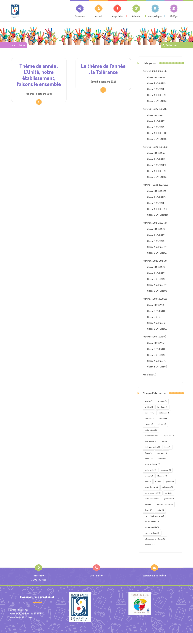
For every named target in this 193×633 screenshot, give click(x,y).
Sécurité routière (165, 504)
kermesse (162, 453)
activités (162, 401)
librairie (162, 458)
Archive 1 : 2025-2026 (153, 70)
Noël (158, 481)
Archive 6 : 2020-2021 (153, 260)
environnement (152, 435)
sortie (168, 493)
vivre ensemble (152, 527)
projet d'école (151, 487)
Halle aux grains (152, 447)
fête (164, 441)
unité (160, 510)
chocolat (149, 418)
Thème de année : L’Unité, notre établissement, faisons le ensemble (39, 74)
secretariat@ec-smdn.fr (154, 575)
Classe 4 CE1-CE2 (155, 95)
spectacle (169, 498)
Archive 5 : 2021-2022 (153, 222)
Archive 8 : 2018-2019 (153, 336)
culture (162, 424)
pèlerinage (167, 487)
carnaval (150, 412)
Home (12, 45)
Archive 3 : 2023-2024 (153, 146)
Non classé (148, 374)
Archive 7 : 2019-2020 (153, 298)
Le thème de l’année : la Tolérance (103, 68)
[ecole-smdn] (15, 10)
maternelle (151, 470)
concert (163, 418)
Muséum (162, 476)
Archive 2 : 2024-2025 (153, 108)
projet (170, 481)
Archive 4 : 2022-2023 (153, 184)
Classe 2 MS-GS (154, 83)
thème (148, 510)
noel (148, 481)
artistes (149, 407)
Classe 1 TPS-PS (154, 77)
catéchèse (164, 412)
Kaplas (148, 453)
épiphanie (150, 544)
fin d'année (150, 441)
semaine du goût (153, 493)
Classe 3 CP (152, 316)
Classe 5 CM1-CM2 (155, 100)
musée (149, 476)
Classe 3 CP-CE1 (154, 89)
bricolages (162, 407)
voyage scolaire (152, 533)
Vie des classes (152, 521)
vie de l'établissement (154, 516)
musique (166, 470)
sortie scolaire (152, 498)
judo (168, 447)
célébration (151, 430)
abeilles (149, 401)
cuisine (149, 424)
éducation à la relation (155, 539)
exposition (169, 435)
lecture (149, 458)
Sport (148, 504)
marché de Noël (152, 464)
